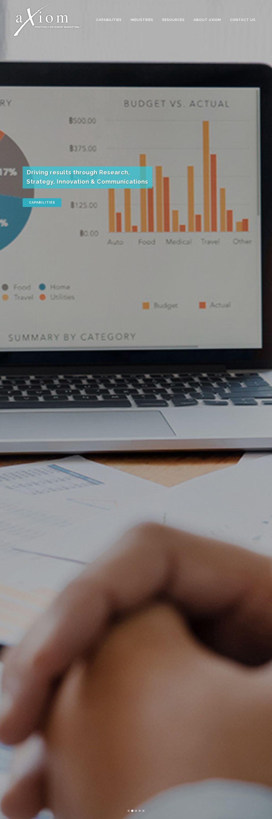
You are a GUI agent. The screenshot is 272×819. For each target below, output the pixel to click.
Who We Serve (43, 206)
